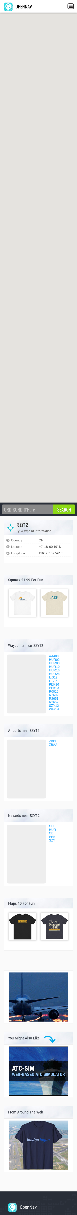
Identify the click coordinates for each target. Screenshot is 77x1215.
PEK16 (54, 684)
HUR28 (54, 674)
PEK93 (54, 688)
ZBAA (53, 744)
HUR (52, 829)
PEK (52, 837)
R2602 (53, 695)
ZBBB (53, 741)
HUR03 (54, 663)
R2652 (53, 702)
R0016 (53, 691)
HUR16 (54, 670)
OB (51, 833)
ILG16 (53, 681)
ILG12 (53, 677)
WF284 (54, 709)
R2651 (53, 698)
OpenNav (28, 1207)
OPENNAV (23, 6)
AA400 (54, 656)
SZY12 (54, 705)
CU (51, 826)
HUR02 (54, 659)
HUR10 (54, 666)
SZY (52, 840)
